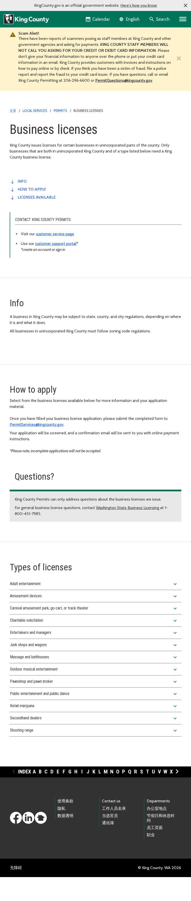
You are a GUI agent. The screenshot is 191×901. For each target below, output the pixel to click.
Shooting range (94, 731)
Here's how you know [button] (138, 5)
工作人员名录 (114, 808)
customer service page (55, 233)
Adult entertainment (94, 584)
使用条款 (65, 801)
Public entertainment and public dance (94, 694)
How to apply (32, 189)
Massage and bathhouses (94, 657)
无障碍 (16, 867)
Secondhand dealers (94, 718)
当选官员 (110, 815)
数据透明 (65, 815)
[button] (185, 5)
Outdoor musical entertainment (94, 670)
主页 (13, 111)
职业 (151, 834)
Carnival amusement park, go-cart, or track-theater (94, 608)
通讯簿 (108, 823)
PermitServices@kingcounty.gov (36, 424)
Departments (158, 801)
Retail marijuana (94, 706)
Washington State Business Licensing (127, 507)
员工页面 (155, 827)
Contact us (111, 801)
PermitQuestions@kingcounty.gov (123, 80)
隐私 (61, 808)
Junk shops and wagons (94, 645)
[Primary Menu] (183, 19)
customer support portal (55, 243)
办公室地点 (157, 808)
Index (24, 772)
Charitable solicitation (94, 621)
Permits (60, 111)
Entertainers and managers (94, 633)
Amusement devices (94, 596)
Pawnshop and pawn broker (94, 682)
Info (22, 181)
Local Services (35, 111)
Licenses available (37, 197)
